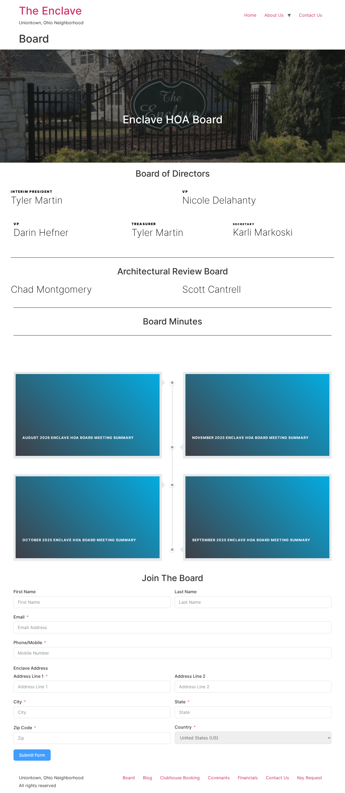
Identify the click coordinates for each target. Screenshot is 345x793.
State (180, 701)
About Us (274, 15)
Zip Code (22, 727)
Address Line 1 (28, 676)
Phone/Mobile (27, 642)
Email (19, 617)
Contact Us (310, 15)
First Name (24, 591)
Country (183, 727)
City (17, 701)
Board (129, 777)
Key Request (309, 777)
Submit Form (32, 755)
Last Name (185, 591)
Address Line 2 (190, 676)
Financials (248, 777)
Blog (147, 777)
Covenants (219, 777)
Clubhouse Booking (180, 777)
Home (250, 15)
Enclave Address (30, 668)
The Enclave (50, 10)
